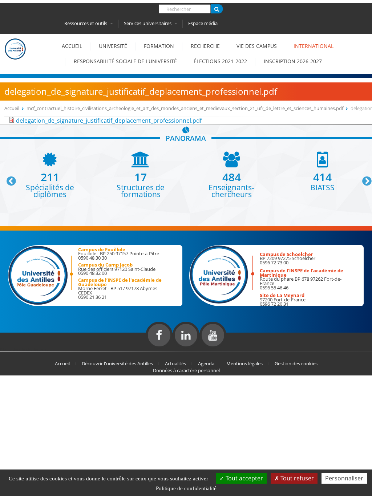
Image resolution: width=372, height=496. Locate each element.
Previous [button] (8, 178)
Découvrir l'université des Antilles (117, 363)
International (313, 45)
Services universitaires (148, 23)
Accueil (72, 45)
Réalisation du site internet (24, 349)
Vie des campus (256, 45)
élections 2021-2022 (220, 61)
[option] (49, 174)
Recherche (205, 45)
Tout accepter (243, 478)
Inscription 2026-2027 (293, 61)
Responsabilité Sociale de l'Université (125, 61)
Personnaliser (344, 478)
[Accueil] (15, 56)
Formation (159, 45)
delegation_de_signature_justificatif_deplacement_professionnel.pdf (109, 121)
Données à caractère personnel (186, 370)
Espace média (203, 23)
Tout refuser (296, 478)
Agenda (206, 363)
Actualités (175, 363)
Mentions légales (244, 363)
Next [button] (363, 178)
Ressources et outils (86, 23)
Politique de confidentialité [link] (186, 488)
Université (113, 45)
